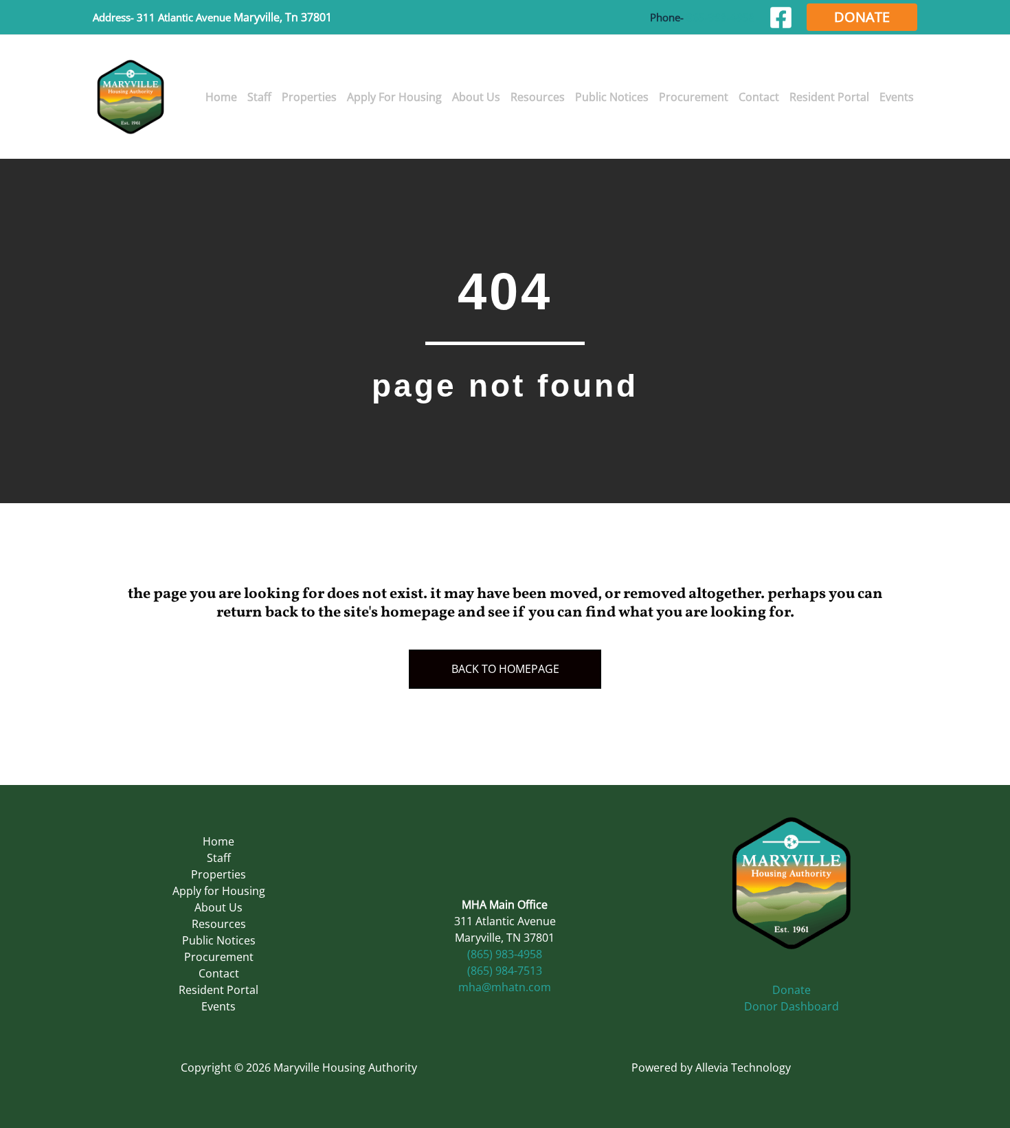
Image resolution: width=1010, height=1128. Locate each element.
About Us (218, 907)
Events (218, 1006)
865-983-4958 (720, 17)
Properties (218, 874)
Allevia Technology (743, 1067)
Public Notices (219, 940)
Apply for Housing (218, 890)
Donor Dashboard (791, 1006)
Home (218, 841)
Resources (219, 923)
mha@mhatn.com (504, 987)
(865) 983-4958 (504, 954)
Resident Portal (218, 989)
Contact (219, 973)
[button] (862, 17)
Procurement (219, 956)
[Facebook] (781, 17)
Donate (791, 989)
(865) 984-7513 (504, 970)
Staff (219, 857)
